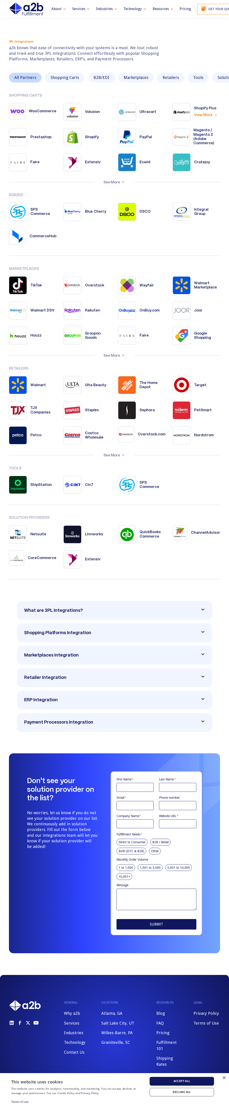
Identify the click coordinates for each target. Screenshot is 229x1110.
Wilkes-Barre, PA (117, 1032)
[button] (59, 9)
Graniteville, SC (115, 1042)
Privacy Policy (206, 1013)
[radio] (132, 842)
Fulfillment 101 (166, 1045)
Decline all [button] (182, 1092)
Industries (73, 1032)
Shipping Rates (164, 1061)
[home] (26, 9)
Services (71, 1023)
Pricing (185, 9)
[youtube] (36, 1022)
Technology (74, 1042)
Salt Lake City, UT (117, 1023)
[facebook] (20, 1022)
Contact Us (74, 1052)
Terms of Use (206, 1023)
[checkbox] (156, 846)
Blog (160, 1013)
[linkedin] (11, 1022)
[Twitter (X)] (28, 1022)
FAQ (160, 1023)
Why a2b (72, 1013)
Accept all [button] (182, 1081)
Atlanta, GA (111, 1013)
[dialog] (114, 1091)
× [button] (224, 1078)
